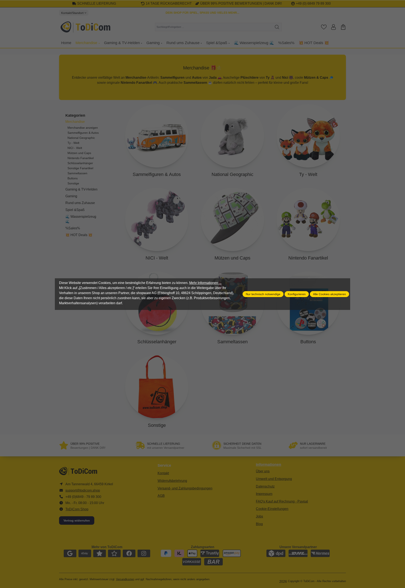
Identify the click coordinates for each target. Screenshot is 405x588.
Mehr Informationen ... (205, 283)
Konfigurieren (297, 294)
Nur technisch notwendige (263, 294)
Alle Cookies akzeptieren (329, 294)
